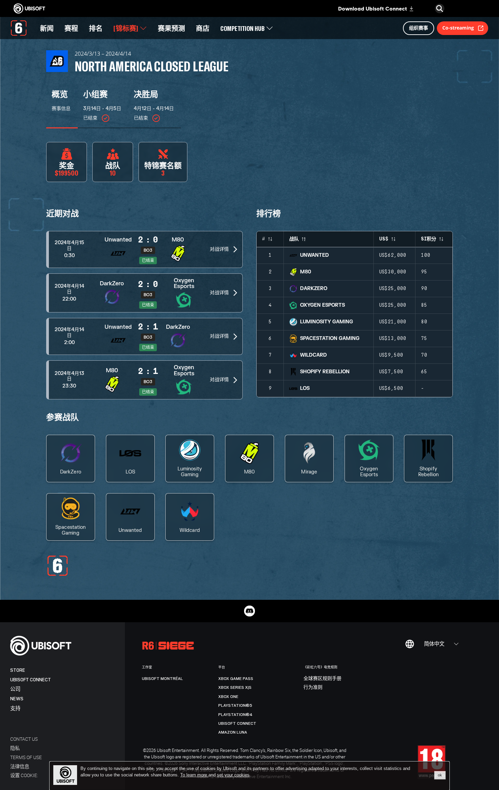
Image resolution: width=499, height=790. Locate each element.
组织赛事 (418, 27)
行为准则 (312, 687)
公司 (15, 689)
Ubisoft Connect (30, 679)
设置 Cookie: (24, 775)
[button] (144, 249)
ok (440, 775)
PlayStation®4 (235, 714)
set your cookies (233, 775)
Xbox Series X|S (235, 687)
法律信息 (19, 766)
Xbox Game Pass (235, 678)
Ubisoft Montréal (162, 678)
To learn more (194, 774)
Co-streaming (458, 27)
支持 (15, 708)
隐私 (15, 748)
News (16, 698)
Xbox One (228, 696)
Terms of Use (26, 757)
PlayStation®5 (235, 705)
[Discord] (249, 611)
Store (17, 670)
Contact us (24, 739)
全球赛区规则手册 (322, 678)
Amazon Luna (232, 732)
